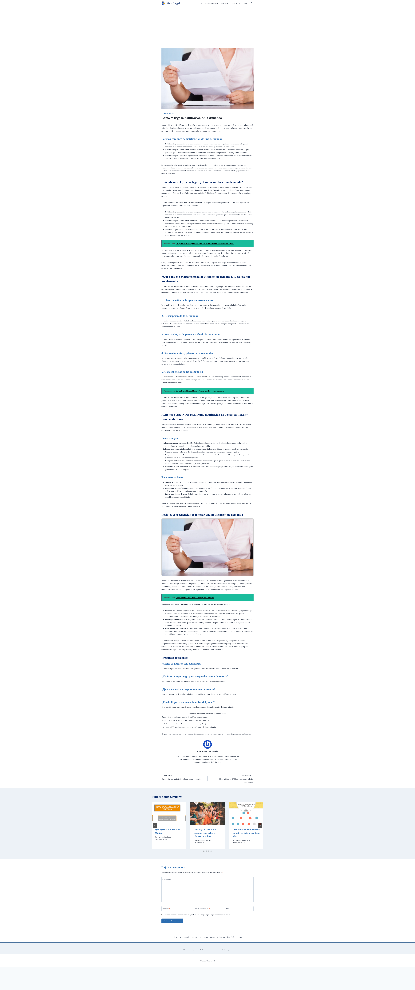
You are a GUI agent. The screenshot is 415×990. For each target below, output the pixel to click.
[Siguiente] (260, 825)
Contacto (194, 937)
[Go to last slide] (155, 825)
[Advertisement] (207, 23)
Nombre (166, 909)
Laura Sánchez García (207, 751)
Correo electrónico (202, 909)
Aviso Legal (184, 937)
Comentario (167, 879)
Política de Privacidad (225, 937)
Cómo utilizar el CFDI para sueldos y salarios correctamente (236, 779)
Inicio (200, 3)
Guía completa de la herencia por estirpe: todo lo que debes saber (246, 832)
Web (227, 909)
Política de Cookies (207, 937)
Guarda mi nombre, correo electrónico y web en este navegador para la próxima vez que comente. (197, 915)
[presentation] (169, 813)
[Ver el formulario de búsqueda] (252, 3)
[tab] (203, 851)
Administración (168, 113)
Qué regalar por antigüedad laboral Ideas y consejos (181, 777)
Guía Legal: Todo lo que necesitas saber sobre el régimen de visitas (205, 832)
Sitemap (239, 937)
